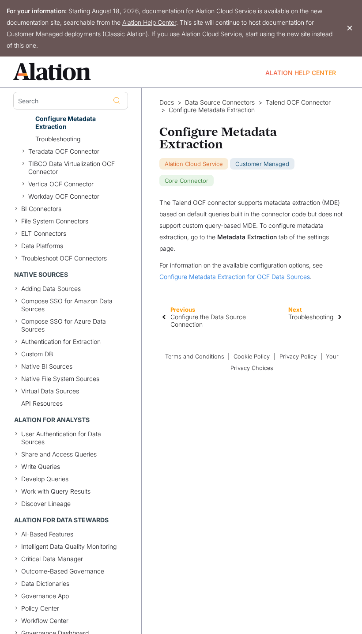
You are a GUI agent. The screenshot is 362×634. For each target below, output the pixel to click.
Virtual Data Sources (50, 391)
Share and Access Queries (59, 454)
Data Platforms (42, 245)
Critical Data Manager (52, 558)
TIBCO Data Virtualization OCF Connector (71, 167)
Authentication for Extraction (61, 341)
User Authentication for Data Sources (61, 437)
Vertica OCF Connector (61, 184)
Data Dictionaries (45, 583)
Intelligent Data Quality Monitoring (69, 546)
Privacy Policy (298, 356)
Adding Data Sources (51, 288)
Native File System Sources (60, 378)
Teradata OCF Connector (63, 151)
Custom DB (37, 354)
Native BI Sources (46, 366)
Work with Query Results (55, 491)
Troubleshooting (57, 139)
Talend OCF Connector (298, 102)
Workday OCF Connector (63, 196)
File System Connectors (54, 221)
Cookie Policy (252, 356)
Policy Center (40, 608)
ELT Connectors (43, 233)
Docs (166, 102)
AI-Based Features (47, 534)
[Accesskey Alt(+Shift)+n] (340, 317)
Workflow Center (44, 620)
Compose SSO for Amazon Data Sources (67, 305)
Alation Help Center (149, 22)
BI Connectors (41, 208)
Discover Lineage (46, 503)
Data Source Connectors (220, 102)
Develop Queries (44, 479)
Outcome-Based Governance (62, 571)
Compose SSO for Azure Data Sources (63, 325)
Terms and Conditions (194, 356)
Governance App (45, 596)
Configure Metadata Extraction (65, 122)
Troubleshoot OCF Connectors (64, 258)
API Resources (42, 403)
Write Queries (40, 466)
